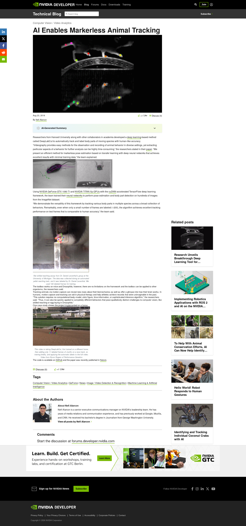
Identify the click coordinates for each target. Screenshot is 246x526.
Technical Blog (47, 14)
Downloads (114, 4)
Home (79, 4)
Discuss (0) (156, 115)
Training (126, 4)
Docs (103, 4)
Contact (122, 515)
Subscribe (206, 13)
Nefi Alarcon (41, 119)
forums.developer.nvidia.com (93, 440)
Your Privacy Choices (56, 515)
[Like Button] (139, 116)
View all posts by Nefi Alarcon (74, 421)
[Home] (43, 5)
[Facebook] (192, 489)
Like (145, 115)
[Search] (195, 4)
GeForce (73, 383)
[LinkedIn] (202, 489)
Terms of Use (75, 515)
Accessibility (89, 515)
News (82, 383)
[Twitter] (207, 489)
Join (204, 4)
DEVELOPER (64, 5)
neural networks (74, 195)
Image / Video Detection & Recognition (106, 383)
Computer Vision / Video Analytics (52, 22)
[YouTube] (213, 489)
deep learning (134, 137)
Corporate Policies (107, 515)
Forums (95, 4)
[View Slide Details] (123, 458)
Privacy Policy (37, 515)
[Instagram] (197, 489)
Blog (86, 4)
